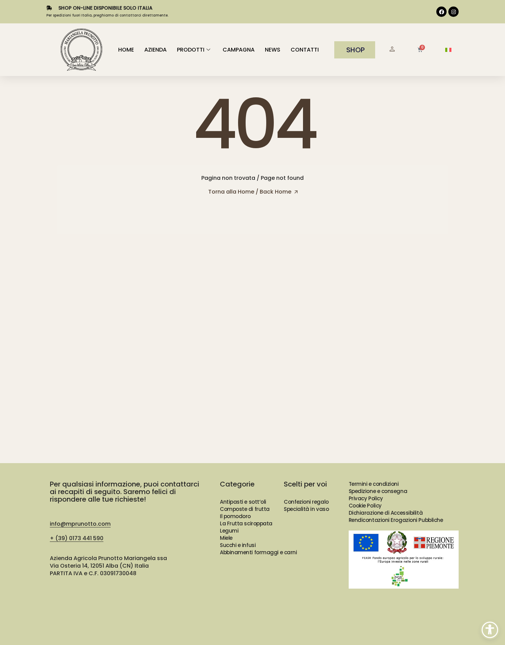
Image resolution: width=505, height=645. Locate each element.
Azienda (155, 50)
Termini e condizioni (374, 484)
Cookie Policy (365, 505)
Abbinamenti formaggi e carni (258, 552)
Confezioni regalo (306, 501)
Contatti (305, 50)
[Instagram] (453, 12)
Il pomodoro (235, 516)
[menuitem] (448, 50)
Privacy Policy (366, 498)
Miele (226, 538)
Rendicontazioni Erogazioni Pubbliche (396, 520)
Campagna (239, 50)
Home (126, 50)
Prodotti (190, 50)
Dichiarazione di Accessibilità (386, 512)
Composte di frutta (245, 509)
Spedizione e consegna (378, 491)
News (272, 50)
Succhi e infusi (238, 545)
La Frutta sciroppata (246, 523)
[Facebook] (441, 12)
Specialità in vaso (306, 509)
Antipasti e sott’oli (243, 501)
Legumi (229, 530)
